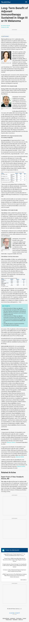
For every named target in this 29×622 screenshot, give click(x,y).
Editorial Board (6, 618)
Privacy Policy (9, 619)
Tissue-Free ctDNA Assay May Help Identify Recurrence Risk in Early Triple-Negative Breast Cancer (14, 560)
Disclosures (19, 618)
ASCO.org (20, 619)
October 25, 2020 (5, 27)
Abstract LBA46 (11, 442)
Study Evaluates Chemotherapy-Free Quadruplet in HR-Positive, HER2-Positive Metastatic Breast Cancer (14, 566)
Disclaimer (15, 619)
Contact (24, 618)
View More (23, 579)
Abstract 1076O (21, 466)
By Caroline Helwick (5, 25)
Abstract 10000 (20, 457)
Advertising (12, 618)
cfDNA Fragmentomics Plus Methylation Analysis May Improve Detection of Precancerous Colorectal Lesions (14, 576)
